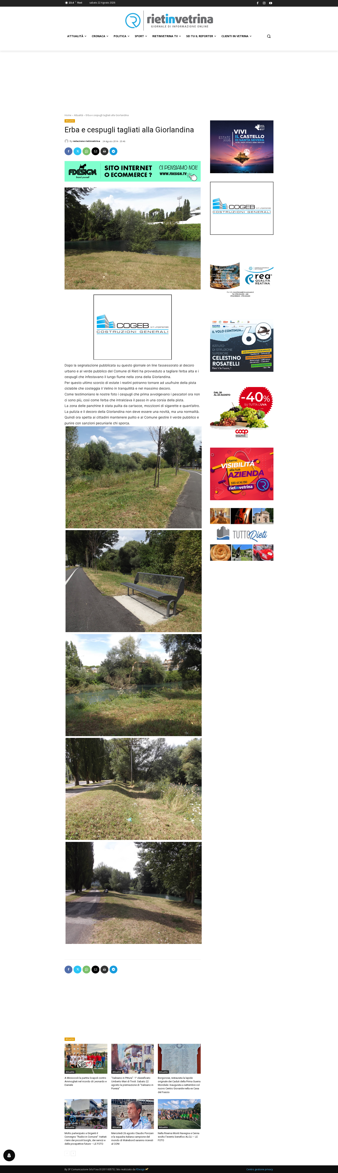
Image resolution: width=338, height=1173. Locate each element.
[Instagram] (264, 3)
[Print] (104, 151)
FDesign (140, 1169)
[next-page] (73, 1153)
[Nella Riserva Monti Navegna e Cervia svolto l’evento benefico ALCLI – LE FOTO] (179, 1114)
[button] (268, 36)
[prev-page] (67, 1153)
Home (68, 115)
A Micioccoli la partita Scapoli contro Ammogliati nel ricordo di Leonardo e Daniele (86, 1081)
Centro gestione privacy (259, 1169)
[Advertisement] (169, 80)
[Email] (95, 151)
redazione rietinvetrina (86, 141)
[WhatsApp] (86, 151)
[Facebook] (258, 3)
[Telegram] (113, 151)
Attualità (78, 115)
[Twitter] (77, 151)
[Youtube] (271, 3)
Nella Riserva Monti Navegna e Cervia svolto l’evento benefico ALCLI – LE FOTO (178, 1137)
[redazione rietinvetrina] (67, 141)
